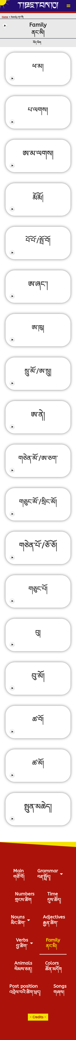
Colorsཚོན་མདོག (53, 966)
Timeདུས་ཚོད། (54, 897)
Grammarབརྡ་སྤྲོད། (47, 874)
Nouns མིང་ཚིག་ (18, 920)
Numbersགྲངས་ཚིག (24, 897)
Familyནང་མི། (53, 943)
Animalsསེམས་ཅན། (23, 966)
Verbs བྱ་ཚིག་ (22, 943)
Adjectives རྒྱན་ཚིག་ (54, 920)
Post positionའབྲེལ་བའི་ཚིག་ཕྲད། (25, 989)
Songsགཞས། (60, 989)
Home (5, 17)
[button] (68, 6)
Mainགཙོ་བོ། (19, 874)
